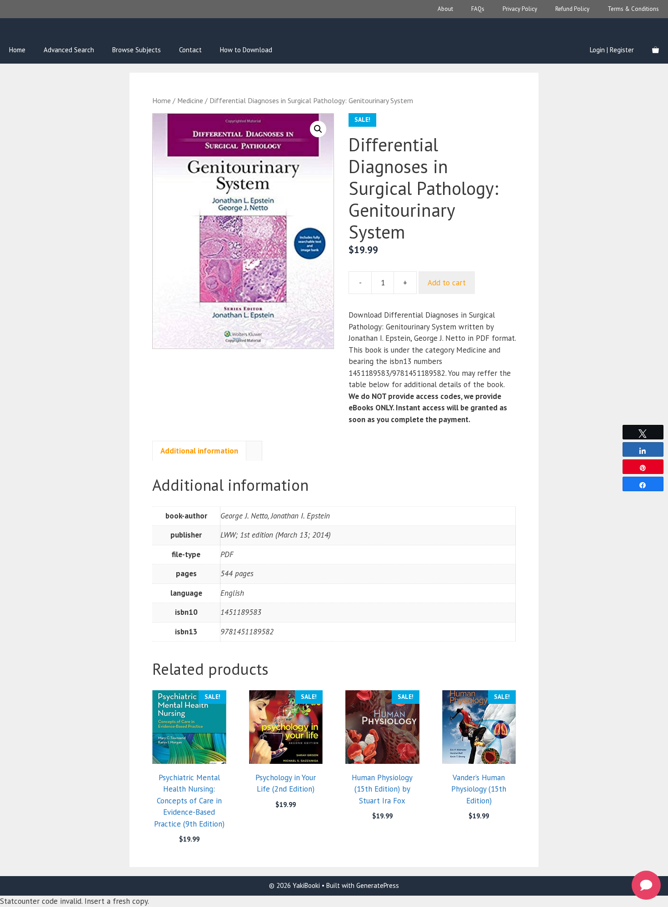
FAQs (477, 9)
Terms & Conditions (633, 9)
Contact (190, 49)
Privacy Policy (520, 9)
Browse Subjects (136, 49)
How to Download (246, 49)
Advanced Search (69, 49)
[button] (318, 129)
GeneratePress (377, 885)
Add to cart (447, 283)
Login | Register (612, 49)
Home (17, 49)
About (445, 9)
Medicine (190, 100)
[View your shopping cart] (655, 50)
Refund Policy (572, 9)
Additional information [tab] (199, 451)
